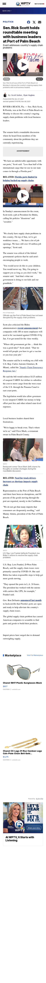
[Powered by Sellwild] (39, 799)
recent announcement (28, 328)
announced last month (30, 600)
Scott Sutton (16, 95)
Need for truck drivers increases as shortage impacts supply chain (20, 481)
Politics (8, 22)
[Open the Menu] (4, 4)
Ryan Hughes (29, 95)
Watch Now (39, 4)
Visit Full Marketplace (35, 655)
